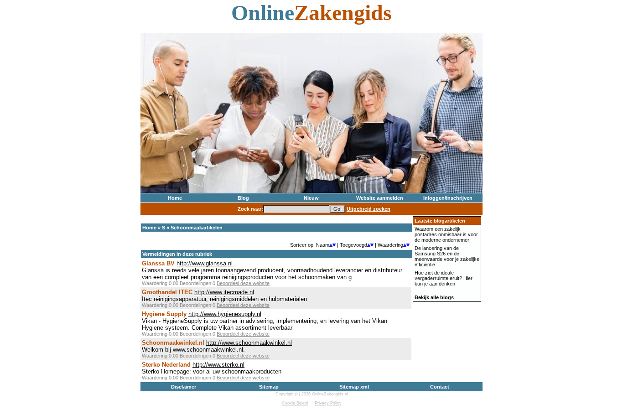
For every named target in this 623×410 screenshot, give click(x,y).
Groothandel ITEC (167, 292)
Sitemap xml (354, 386)
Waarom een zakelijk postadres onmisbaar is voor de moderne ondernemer (446, 234)
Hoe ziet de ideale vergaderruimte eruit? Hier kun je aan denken (443, 278)
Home (175, 198)
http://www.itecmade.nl (224, 292)
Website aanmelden (379, 198)
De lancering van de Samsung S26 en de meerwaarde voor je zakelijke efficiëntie (447, 256)
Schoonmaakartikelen (197, 227)
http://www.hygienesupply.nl (224, 314)
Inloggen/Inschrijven (447, 198)
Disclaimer (183, 386)
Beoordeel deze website (243, 283)
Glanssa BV (158, 263)
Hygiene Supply (164, 314)
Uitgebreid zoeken (368, 209)
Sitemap (269, 386)
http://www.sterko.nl (218, 364)
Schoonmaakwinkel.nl (173, 342)
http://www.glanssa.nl (205, 263)
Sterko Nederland (166, 364)
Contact (439, 386)
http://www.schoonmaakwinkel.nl (249, 342)
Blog (243, 198)
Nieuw (311, 198)
